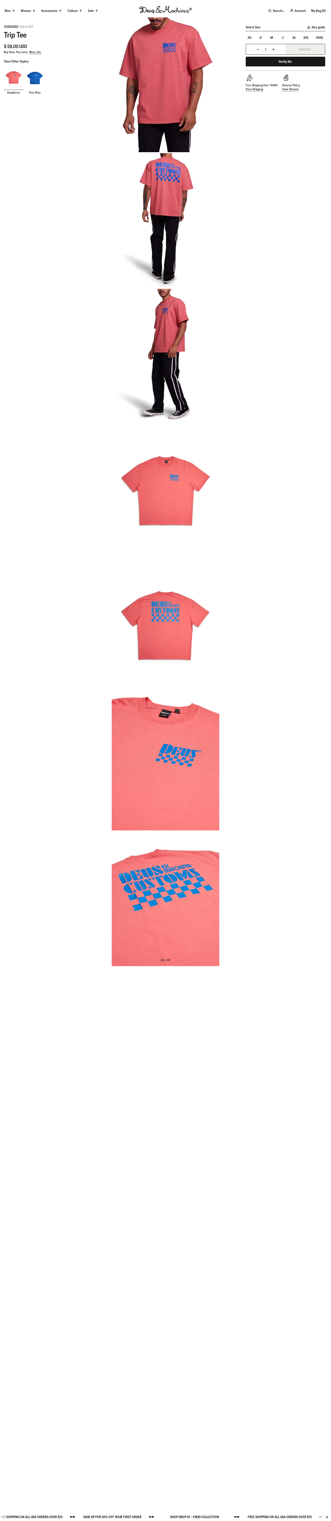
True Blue (35, 92)
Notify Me (285, 61)
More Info (35, 52)
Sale (91, 10)
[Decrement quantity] (258, 49)
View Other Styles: (16, 61)
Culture (73, 10)
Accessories (49, 10)
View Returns (290, 89)
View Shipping (254, 89)
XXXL (319, 37)
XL (294, 37)
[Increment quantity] (273, 49)
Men (8, 10)
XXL (306, 37)
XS (249, 37)
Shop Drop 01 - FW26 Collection (162, 1517)
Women (26, 10)
